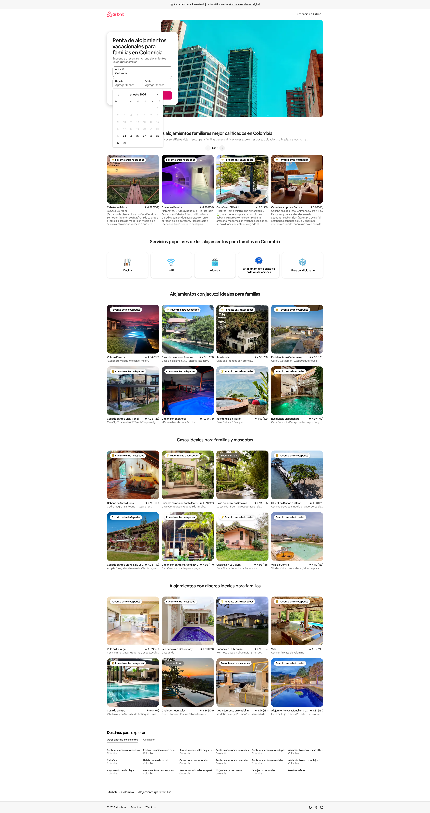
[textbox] (127, 85)
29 (157, 135)
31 (124, 142)
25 (131, 135)
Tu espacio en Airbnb (308, 14)
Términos (150, 807)
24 (124, 135)
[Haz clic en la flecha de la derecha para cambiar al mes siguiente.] (157, 95)
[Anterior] (208, 148)
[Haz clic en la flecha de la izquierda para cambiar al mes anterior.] (118, 95)
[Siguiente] (222, 148)
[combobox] (142, 73)
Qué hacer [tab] (149, 739)
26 (137, 135)
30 (118, 142)
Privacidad (136, 807)
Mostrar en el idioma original (244, 4)
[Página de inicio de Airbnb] (115, 14)
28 (151, 135)
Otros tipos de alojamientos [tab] (122, 739)
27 (144, 135)
